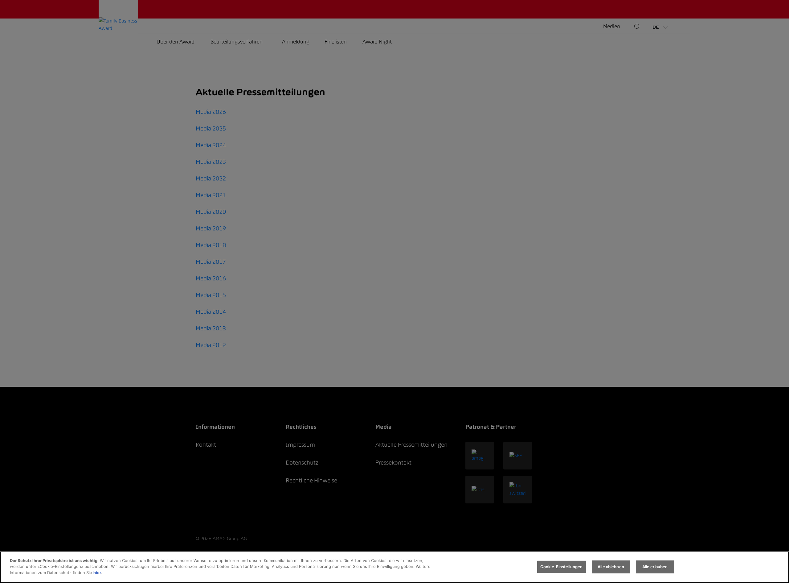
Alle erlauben (655, 566)
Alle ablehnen (611, 566)
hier (97, 572)
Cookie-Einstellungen (561, 566)
